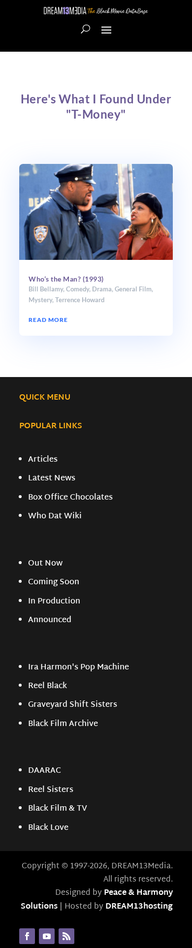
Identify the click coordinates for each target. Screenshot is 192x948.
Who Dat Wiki (55, 516)
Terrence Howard (79, 300)
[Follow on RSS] (66, 936)
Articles (43, 460)
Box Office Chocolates (70, 498)
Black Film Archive (63, 724)
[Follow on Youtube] (47, 936)
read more (48, 319)
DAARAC (44, 771)
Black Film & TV (57, 809)
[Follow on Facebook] (27, 936)
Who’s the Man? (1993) (66, 279)
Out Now (45, 564)
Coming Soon (53, 582)
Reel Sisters (50, 790)
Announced (49, 620)
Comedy (77, 289)
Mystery (40, 300)
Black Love (48, 828)
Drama (102, 289)
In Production (54, 602)
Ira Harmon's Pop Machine (78, 668)
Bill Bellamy (46, 289)
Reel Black (47, 686)
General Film (133, 289)
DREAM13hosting (139, 907)
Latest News (51, 479)
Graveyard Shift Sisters (72, 705)
